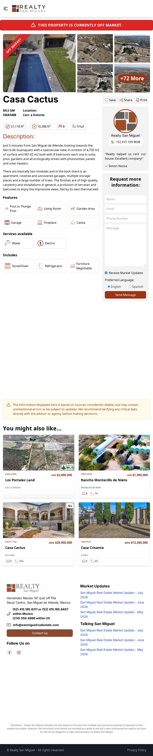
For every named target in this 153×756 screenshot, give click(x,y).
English (116, 287)
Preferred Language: (119, 280)
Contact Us (40, 633)
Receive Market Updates (126, 273)
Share (128, 100)
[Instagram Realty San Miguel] (19, 652)
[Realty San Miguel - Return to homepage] (29, 8)
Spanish (137, 287)
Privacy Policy (136, 750)
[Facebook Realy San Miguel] (9, 652)
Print (143, 100)
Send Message (125, 295)
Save (112, 100)
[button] (5, 8)
